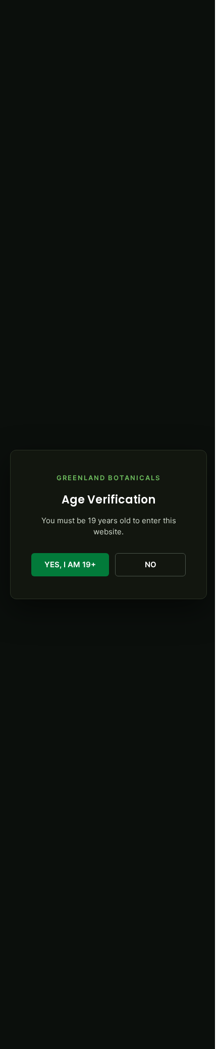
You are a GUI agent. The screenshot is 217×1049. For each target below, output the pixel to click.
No (150, 564)
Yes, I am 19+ (70, 564)
